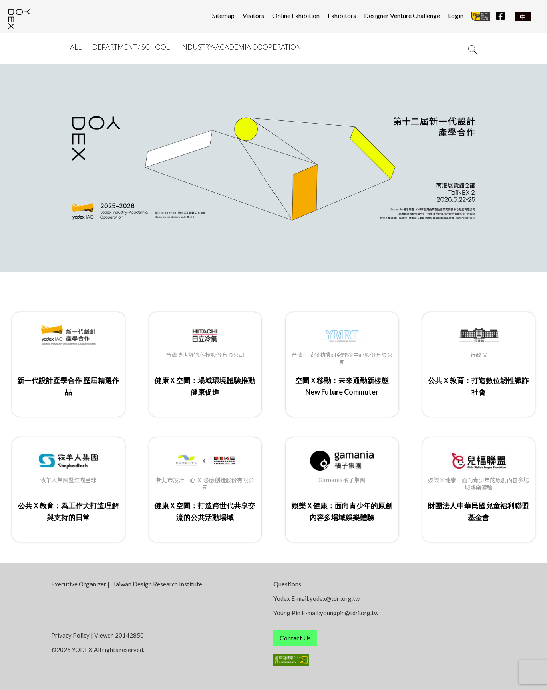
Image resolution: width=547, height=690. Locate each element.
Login (455, 15)
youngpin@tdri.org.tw (349, 612)
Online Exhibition (296, 15)
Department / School (131, 47)
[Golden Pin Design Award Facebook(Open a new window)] (480, 15)
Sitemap (223, 15)
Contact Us (295, 638)
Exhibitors (342, 15)
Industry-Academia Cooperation (240, 47)
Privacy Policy (70, 635)
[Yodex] (26, 19)
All (76, 47)
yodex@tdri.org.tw (335, 598)
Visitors (253, 15)
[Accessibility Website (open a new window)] (385, 660)
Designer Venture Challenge (402, 15)
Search (472, 49)
